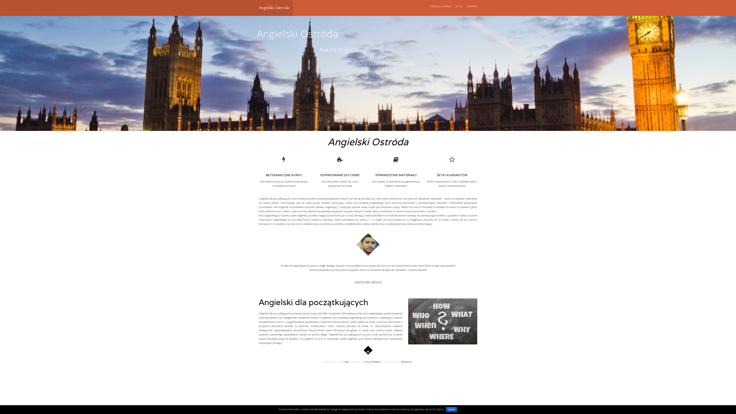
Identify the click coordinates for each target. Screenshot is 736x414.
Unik (346, 362)
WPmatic (406, 362)
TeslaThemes (373, 362)
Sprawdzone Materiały (396, 175)
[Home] (339, 159)
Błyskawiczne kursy (284, 175)
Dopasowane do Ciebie (340, 175)
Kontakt (472, 6)
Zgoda (451, 409)
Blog (458, 6)
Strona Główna (440, 6)
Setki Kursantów (452, 175)
